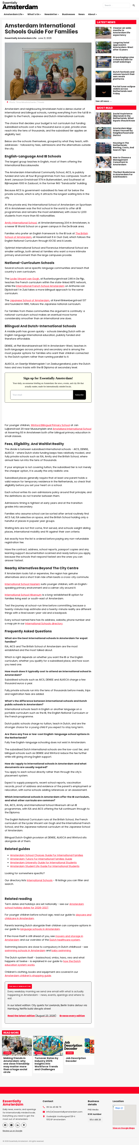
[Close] (86, 552)
